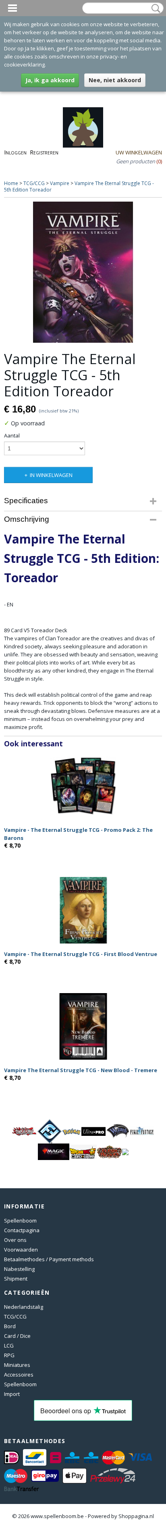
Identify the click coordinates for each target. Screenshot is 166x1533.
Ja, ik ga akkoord (50, 80)
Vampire (59, 183)
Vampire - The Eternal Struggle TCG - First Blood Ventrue (80, 954)
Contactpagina (21, 1230)
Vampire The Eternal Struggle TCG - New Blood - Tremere (80, 1070)
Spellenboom (20, 1220)
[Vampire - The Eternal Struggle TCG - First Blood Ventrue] (83, 910)
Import (12, 1394)
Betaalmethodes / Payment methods (49, 1259)
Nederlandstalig (23, 1306)
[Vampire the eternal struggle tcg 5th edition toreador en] (83, 272)
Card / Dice (17, 1335)
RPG (9, 1355)
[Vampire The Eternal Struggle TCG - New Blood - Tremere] (83, 1026)
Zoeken (154, 8)
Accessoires (18, 1374)
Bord (10, 1326)
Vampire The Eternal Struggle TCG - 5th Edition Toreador (79, 186)
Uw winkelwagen (139, 152)
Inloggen (15, 152)
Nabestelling (19, 1269)
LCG (9, 1345)
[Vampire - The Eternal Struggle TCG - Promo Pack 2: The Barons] (83, 786)
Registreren (44, 152)
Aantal (12, 435)
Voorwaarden (21, 1249)
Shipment (15, 1278)
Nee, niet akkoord (115, 80)
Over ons (15, 1239)
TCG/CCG (34, 183)
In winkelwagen (51, 475)
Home (11, 183)
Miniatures (17, 1364)
